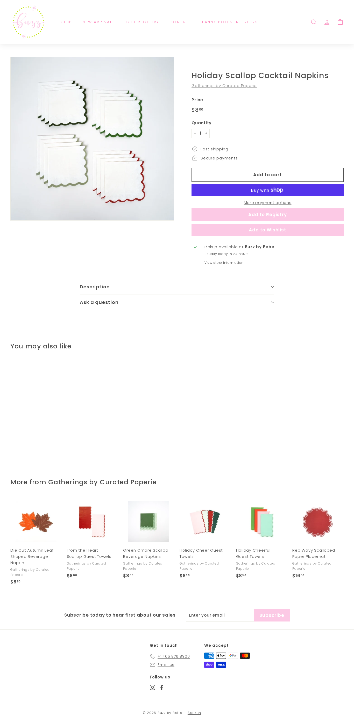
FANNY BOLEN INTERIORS (230, 22)
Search (194, 712)
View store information (224, 262)
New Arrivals (98, 22)
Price (197, 100)
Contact (180, 22)
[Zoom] (92, 138)
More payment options (268, 202)
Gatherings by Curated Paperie (224, 85)
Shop (66, 22)
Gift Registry (142, 22)
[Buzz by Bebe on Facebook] (162, 687)
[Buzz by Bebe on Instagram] (152, 687)
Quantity (202, 123)
